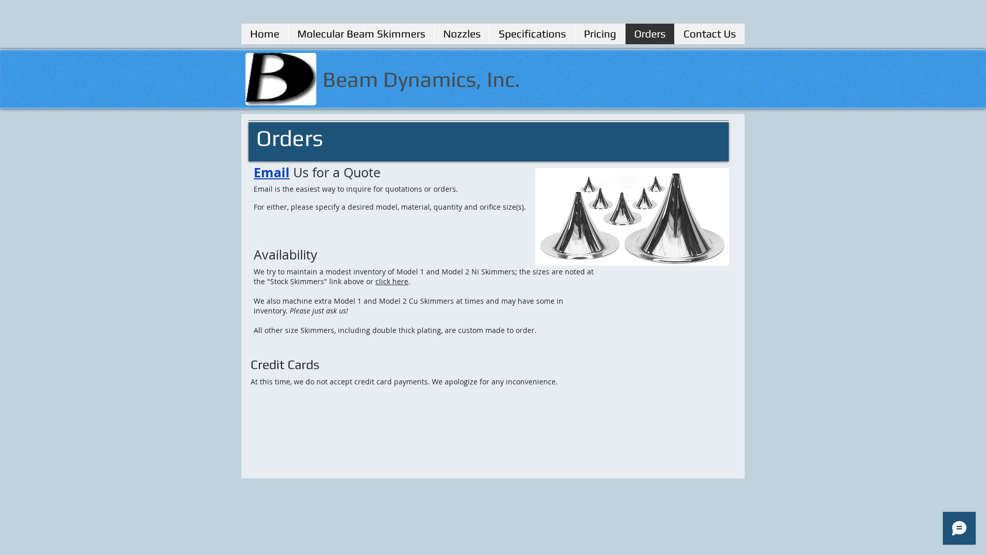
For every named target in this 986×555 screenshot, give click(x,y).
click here (391, 281)
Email (272, 172)
